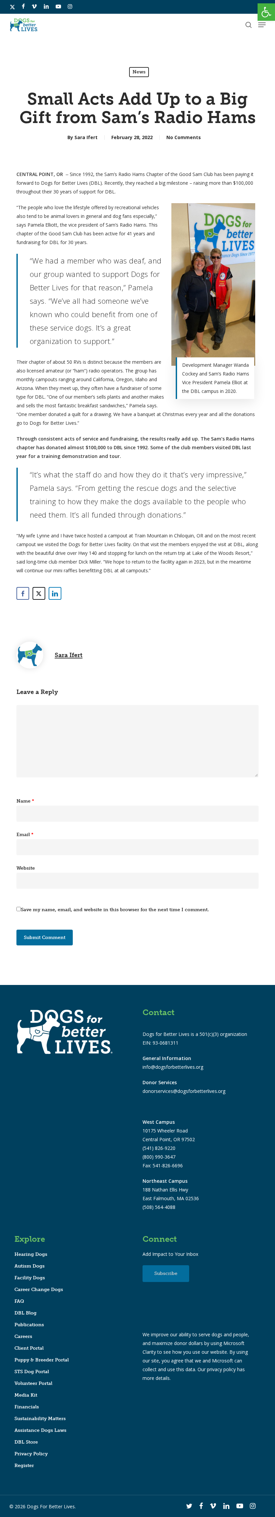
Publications (29, 1325)
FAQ (19, 1301)
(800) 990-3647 (159, 1157)
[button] (266, 12)
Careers (23, 1336)
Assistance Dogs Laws (40, 1430)
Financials (26, 1407)
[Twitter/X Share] (39, 593)
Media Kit (25, 1395)
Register (24, 1465)
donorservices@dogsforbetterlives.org (184, 1091)
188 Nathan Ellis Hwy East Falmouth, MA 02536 (171, 1190)
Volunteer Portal (33, 1383)
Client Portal (29, 1348)
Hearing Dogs (30, 1254)
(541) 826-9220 (159, 1148)
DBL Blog (25, 1313)
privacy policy (221, 1369)
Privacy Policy (31, 1454)
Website (25, 868)
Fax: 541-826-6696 (163, 1165)
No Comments (183, 137)
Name (25, 801)
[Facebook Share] (22, 593)
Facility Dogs (29, 1278)
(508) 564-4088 (159, 1207)
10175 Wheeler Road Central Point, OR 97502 (169, 1131)
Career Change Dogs (38, 1289)
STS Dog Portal (31, 1372)
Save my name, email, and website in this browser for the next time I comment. (115, 910)
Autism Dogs (29, 1266)
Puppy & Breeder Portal (41, 1360)
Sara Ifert (86, 137)
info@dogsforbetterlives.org (173, 1067)
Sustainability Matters (40, 1418)
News (139, 72)
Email (25, 834)
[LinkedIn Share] (55, 593)
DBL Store (26, 1442)
